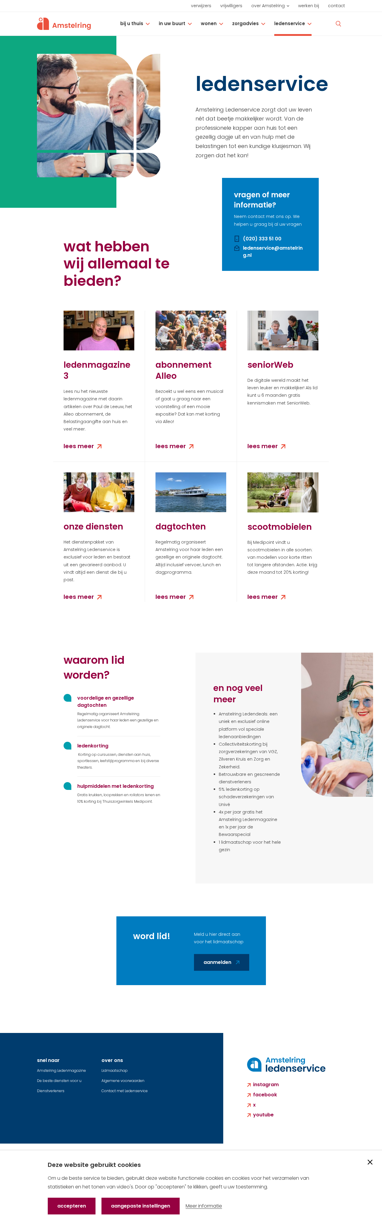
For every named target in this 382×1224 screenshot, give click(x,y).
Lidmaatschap (114, 1070)
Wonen (209, 23)
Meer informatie (204, 1205)
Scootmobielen (279, 527)
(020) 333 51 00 (262, 238)
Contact (336, 6)
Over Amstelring (268, 6)
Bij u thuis (131, 23)
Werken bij (308, 6)
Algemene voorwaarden (122, 1080)
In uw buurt (172, 23)
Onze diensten (93, 526)
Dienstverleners (50, 1090)
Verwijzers (201, 6)
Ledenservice (289, 23)
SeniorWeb (270, 365)
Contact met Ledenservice (124, 1090)
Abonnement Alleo (183, 370)
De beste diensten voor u (59, 1080)
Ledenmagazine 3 (97, 370)
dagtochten (180, 526)
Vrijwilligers (231, 6)
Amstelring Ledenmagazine (61, 1070)
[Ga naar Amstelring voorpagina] (64, 24)
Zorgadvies (245, 23)
